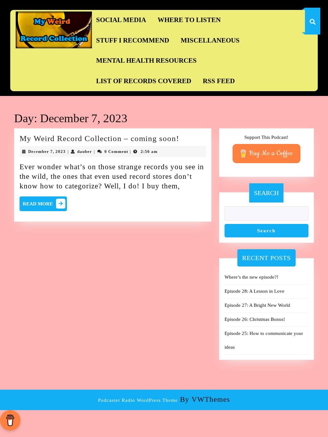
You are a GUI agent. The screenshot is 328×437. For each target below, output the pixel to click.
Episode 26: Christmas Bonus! (255, 319)
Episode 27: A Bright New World (257, 305)
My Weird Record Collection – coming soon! (99, 138)
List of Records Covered (143, 81)
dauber (84, 151)
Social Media (121, 20)
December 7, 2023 (47, 151)
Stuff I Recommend (132, 40)
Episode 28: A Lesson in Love (254, 291)
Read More (45, 205)
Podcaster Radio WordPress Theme (138, 400)
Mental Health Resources (146, 60)
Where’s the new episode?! (251, 277)
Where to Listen (189, 20)
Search (266, 192)
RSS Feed (219, 81)
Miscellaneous (210, 40)
